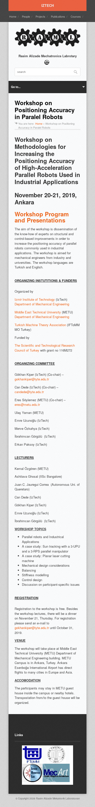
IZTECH (47, 5)
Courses (76, 16)
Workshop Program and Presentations (42, 217)
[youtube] (46, 62)
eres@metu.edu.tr (27, 404)
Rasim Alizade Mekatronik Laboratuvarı (58, 798)
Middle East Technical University (38, 312)
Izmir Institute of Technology (35, 299)
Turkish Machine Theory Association (40, 324)
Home (12, 16)
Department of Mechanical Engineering (42, 304)
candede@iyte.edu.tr (29, 391)
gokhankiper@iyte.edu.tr (32, 379)
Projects (40, 16)
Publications (58, 16)
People (26, 16)
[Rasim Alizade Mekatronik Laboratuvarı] (47, 46)
